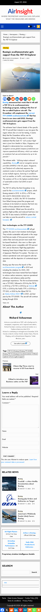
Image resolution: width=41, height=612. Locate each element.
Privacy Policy (27, 601)
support (21, 357)
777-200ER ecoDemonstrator (16, 229)
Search (7, 566)
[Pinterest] (21, 99)
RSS (5, 583)
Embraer (32, 286)
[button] (2, 26)
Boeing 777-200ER (26, 351)
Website (5, 447)
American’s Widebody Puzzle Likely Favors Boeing (27, 516)
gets (16, 357)
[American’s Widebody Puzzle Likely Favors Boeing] (9, 516)
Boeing (6, 48)
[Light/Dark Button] (30, 26)
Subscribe (38, 26)
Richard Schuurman (11, 58)
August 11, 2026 (25, 504)
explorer (5, 357)
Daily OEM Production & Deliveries (29, 544)
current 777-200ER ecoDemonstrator (19, 114)
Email (4, 439)
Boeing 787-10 (7, 354)
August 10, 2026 (25, 521)
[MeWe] (25, 99)
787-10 (10, 351)
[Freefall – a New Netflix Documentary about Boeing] (9, 484)
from (11, 357)
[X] (9, 99)
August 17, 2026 (25, 489)
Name (4, 431)
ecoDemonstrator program (12, 267)
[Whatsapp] (33, 99)
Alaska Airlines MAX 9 (13, 294)
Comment (6, 403)
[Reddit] (13, 99)
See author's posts (19, 343)
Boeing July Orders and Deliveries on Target (27, 500)
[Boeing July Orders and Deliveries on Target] (9, 500)
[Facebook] (5, 99)
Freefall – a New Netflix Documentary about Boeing (28, 483)
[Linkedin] (17, 99)
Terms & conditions (14, 601)
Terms (4, 598)
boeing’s (16, 354)
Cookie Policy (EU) (31, 598)
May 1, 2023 (25, 58)
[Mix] (29, 99)
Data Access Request (15, 598)
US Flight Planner (11, 532)
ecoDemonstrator (18, 190)
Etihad (35, 354)
